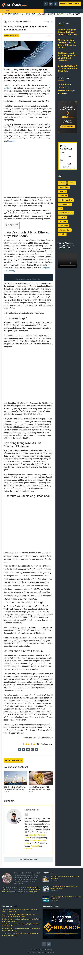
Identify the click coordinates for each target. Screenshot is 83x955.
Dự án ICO (62, 87)
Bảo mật (63, 191)
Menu (6, 11)
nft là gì (62, 217)
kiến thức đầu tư (14, 760)
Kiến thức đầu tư (12, 35)
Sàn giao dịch (65, 230)
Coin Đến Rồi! (35, 950)
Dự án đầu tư (63, 84)
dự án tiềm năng (66, 200)
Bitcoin (71, 183)
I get (61, 160)
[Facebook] (44, 944)
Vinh (3, 909)
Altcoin (62, 183)
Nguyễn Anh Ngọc (23, 21)
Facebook (33, 891)
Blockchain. (11, 141)
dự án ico (63, 196)
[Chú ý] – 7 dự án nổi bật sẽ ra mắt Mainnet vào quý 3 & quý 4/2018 (14, 789)
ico (61, 208)
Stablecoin (64, 226)
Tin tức (61, 94)
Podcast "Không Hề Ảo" (70, 3)
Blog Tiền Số (6, 924)
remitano (63, 221)
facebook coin (65, 204)
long (3, 914)
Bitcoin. (9, 88)
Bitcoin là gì (64, 187)
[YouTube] (49, 944)
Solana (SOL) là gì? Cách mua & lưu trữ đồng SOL (67, 68)
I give (62, 152)
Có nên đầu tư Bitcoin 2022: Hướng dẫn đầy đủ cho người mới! (40, 789)
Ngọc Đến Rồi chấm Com (46, 952)
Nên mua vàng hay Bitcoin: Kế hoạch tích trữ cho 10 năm (67, 32)
